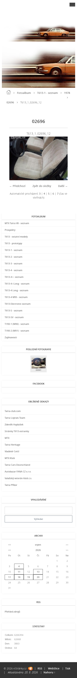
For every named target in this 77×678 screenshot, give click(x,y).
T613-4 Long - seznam (16, 290)
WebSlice (53, 668)
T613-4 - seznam (13, 270)
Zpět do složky (42, 186)
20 (38, 577)
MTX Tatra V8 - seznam (17, 223)
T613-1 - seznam (47, 93)
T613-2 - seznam (13, 256)
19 (28, 577)
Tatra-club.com (13, 411)
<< (9, 544)
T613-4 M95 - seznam (16, 297)
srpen (38, 544)
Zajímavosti (11, 337)
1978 (67, 93)
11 (19, 571)
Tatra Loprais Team (15, 417)
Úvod (9, 92)
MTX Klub (10, 458)
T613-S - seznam (13, 310)
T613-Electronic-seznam (17, 303)
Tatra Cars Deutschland (17, 464)
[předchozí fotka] (15, 158)
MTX (7, 438)
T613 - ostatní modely (16, 236)
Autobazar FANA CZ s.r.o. (18, 471)
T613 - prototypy (13, 243)
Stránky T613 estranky (17, 431)
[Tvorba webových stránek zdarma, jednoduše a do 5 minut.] (30, 668)
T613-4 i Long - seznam (17, 283)
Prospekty (10, 230)
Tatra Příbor (11, 485)
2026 (38, 550)
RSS (40, 668)
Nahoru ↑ (49, 672)
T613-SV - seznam (14, 317)
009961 (38, 370)
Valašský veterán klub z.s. (18, 478)
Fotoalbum (24, 93)
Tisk (67, 668)
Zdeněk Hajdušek (14, 424)
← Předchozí (17, 186)
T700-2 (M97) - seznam (17, 330)
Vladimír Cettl (12, 451)
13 (38, 571)
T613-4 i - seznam (14, 277)
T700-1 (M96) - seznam (17, 324)
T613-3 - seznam (13, 263)
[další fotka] (61, 158)
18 (19, 577)
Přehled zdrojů (12, 611)
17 (9, 577)
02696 (10, 102)
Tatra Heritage (12, 444)
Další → (63, 186)
